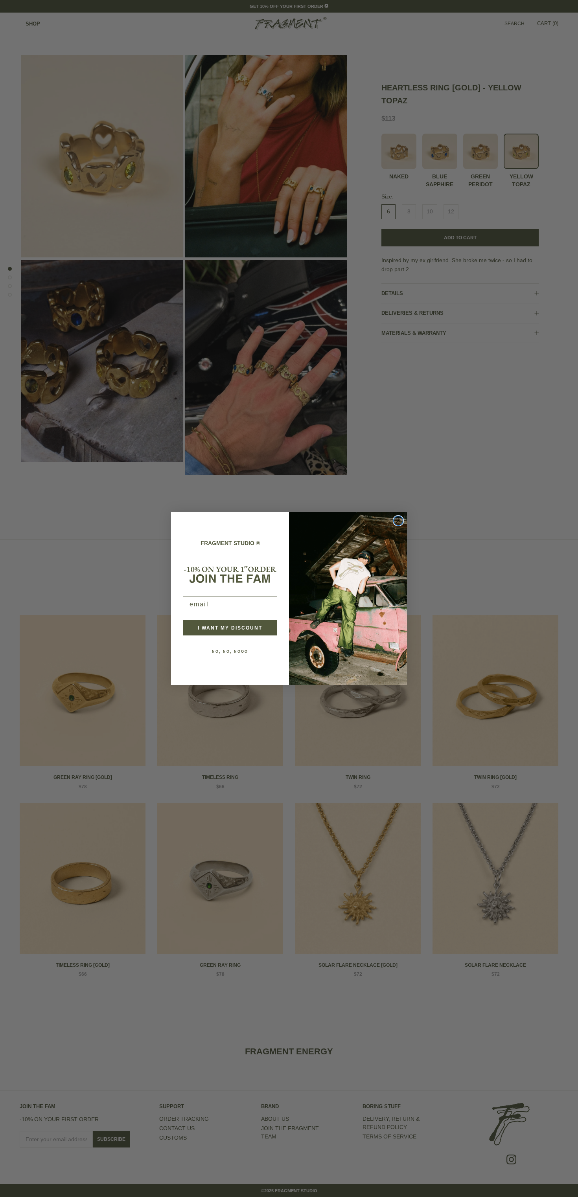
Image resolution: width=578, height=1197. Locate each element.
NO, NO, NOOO (230, 652)
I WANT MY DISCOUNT (230, 628)
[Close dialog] (398, 520)
